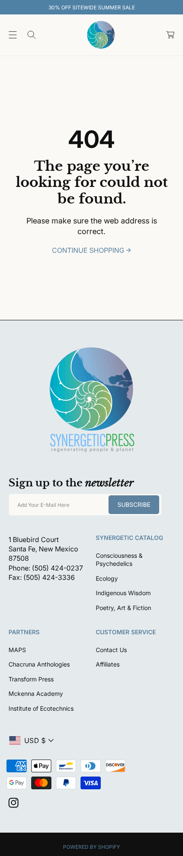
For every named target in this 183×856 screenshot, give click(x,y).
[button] (12, 34)
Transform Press (31, 679)
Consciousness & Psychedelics (119, 560)
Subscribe (133, 504)
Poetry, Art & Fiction (123, 607)
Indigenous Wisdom (123, 592)
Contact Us (111, 649)
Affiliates (108, 664)
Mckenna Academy (36, 693)
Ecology (107, 578)
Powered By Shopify (91, 847)
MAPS (17, 649)
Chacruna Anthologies (39, 664)
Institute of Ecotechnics (41, 708)
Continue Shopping (88, 250)
